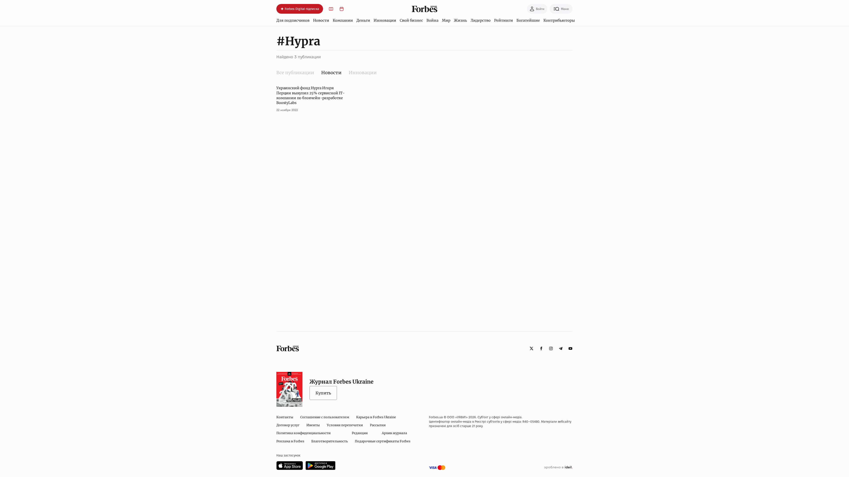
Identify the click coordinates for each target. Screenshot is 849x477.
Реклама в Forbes (290, 441)
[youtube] (570, 348)
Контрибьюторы (559, 20)
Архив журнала (394, 433)
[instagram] (551, 348)
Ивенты (313, 425)
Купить (323, 393)
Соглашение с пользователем (324, 417)
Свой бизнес (411, 20)
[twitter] (531, 348)
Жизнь (460, 20)
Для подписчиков (293, 20)
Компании (343, 20)
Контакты (284, 417)
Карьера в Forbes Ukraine (376, 417)
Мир (446, 20)
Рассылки (378, 425)
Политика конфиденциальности (303, 433)
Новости (321, 20)
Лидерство (480, 20)
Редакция (360, 433)
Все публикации (295, 72)
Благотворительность (329, 441)
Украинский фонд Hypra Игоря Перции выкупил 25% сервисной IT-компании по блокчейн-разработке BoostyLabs (310, 95)
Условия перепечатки (345, 425)
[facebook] (541, 348)
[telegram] (561, 348)
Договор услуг (287, 425)
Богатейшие (528, 20)
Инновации (385, 20)
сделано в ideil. (558, 467)
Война (432, 20)
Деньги (363, 20)
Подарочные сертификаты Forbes (382, 441)
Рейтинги (503, 20)
